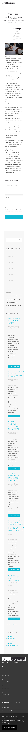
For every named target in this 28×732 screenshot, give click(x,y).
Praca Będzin (9, 636)
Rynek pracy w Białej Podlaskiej (13, 305)
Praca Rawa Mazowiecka (12, 646)
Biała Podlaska (14, 18)
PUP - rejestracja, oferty (20, 20)
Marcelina (18, 30)
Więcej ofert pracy (11, 625)
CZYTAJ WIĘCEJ (15, 366)
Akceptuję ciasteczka (9, 727)
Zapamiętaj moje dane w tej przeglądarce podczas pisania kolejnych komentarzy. (13, 211)
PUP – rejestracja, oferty (11, 302)
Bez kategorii (9, 293)
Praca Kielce (9, 643)
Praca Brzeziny (9, 641)
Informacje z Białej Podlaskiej (13, 299)
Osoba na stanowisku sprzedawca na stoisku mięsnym (13, 477)
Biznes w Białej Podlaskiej (9, 20)
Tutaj (8, 723)
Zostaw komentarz (17, 33)
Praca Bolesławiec (10, 639)
